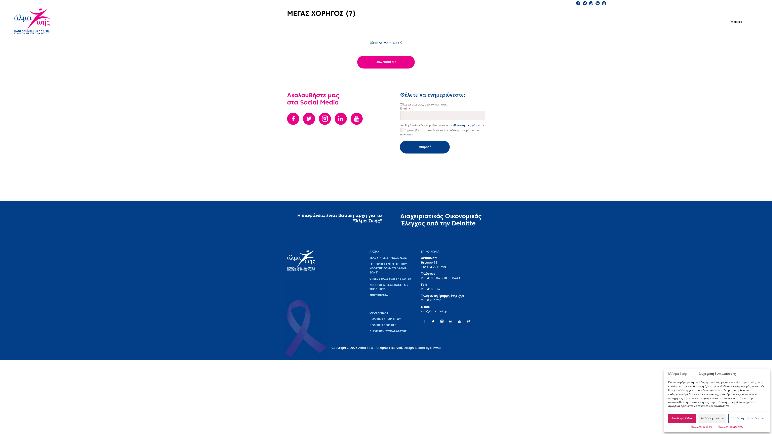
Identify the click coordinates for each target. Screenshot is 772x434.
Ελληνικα (736, 22)
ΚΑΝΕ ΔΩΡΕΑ (540, 3)
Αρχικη (375, 252)
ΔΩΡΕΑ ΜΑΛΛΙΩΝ (526, 21)
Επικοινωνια (379, 295)
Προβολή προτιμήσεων (747, 418)
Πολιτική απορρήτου (730, 427)
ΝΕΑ (553, 22)
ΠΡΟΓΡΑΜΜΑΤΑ (488, 22)
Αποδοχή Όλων (682, 418)
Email (405, 109)
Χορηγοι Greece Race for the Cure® (389, 287)
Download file (386, 62)
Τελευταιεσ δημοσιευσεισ (388, 258)
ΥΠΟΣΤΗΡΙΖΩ (579, 22)
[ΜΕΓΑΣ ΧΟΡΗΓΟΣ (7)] (386, 43)
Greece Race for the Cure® (390, 279)
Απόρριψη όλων (712, 418)
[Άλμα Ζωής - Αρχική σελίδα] (44, 22)
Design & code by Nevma (422, 348)
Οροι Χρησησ (379, 313)
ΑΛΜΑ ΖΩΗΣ (413, 22)
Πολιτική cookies (701, 427)
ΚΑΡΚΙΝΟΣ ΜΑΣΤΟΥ (449, 22)
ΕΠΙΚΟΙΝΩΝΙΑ (517, 3)
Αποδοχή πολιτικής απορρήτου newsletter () (442, 126)
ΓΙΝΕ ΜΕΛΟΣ (563, 3)
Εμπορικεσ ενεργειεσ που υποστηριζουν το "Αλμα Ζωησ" (388, 268)
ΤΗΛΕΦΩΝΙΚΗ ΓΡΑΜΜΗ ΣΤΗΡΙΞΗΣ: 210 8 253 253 (474, 3)
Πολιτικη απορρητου (385, 319)
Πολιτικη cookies (383, 325)
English (751, 22)
